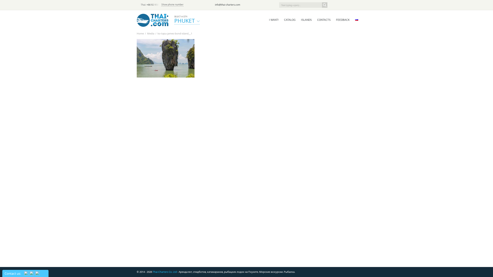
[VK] (353, 5)
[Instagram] (348, 5)
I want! (274, 19)
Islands (306, 19)
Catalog (290, 19)
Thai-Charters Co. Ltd (165, 272)
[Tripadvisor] (332, 5)
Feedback (343, 19)
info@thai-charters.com (227, 4)
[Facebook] (342, 5)
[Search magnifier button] (324, 5)
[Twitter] (337, 5)
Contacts (324, 19)
